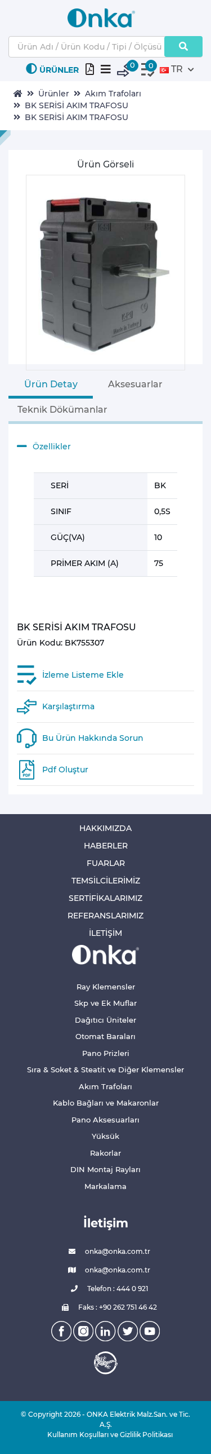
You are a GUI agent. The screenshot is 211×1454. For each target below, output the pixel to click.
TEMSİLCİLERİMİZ (105, 881)
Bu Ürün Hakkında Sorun (92, 738)
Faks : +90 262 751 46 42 (117, 1307)
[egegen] (106, 1363)
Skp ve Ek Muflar (105, 1002)
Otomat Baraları (105, 1036)
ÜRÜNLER (59, 70)
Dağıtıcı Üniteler (105, 1019)
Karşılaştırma (68, 706)
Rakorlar (105, 1152)
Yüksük (105, 1136)
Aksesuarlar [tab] (135, 384)
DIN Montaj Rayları (105, 1169)
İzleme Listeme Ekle (83, 675)
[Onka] (106, 954)
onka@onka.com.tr (116, 1251)
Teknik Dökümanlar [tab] (62, 409)
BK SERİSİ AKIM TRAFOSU (76, 105)
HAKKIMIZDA (105, 828)
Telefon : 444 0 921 (117, 1288)
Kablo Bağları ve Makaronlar (106, 1102)
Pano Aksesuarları (105, 1119)
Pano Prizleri (105, 1053)
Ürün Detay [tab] (51, 384)
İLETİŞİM (105, 933)
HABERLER (106, 846)
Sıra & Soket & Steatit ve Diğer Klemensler (105, 1069)
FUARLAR (106, 863)
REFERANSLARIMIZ (105, 916)
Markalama (105, 1186)
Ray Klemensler (106, 986)
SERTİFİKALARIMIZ (105, 898)
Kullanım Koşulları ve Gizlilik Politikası (106, 1434)
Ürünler (53, 94)
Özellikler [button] (52, 446)
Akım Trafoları (113, 94)
